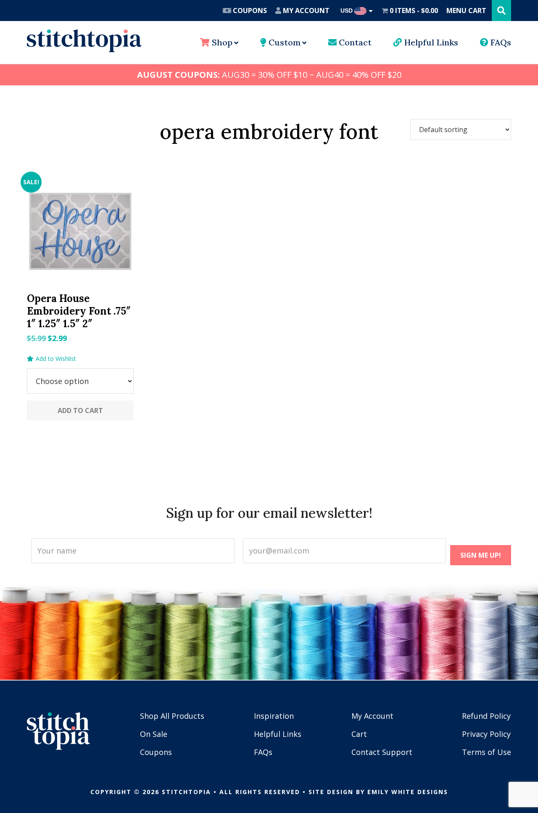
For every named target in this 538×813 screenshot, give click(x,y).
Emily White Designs (407, 792)
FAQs (499, 42)
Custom (283, 42)
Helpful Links (430, 42)
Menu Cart (466, 10)
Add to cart (80, 410)
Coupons (249, 10)
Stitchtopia (84, 40)
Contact (354, 42)
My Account (305, 10)
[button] (51, 358)
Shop (221, 42)
